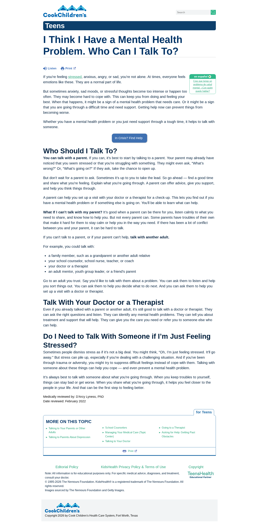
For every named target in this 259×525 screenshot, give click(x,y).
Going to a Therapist (173, 427)
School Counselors (116, 427)
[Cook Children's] (65, 11)
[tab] (204, 412)
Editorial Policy (67, 467)
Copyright (196, 467)
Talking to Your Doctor (117, 441)
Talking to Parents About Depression (69, 437)
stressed (75, 77)
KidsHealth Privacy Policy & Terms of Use (133, 467)
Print (68, 68)
